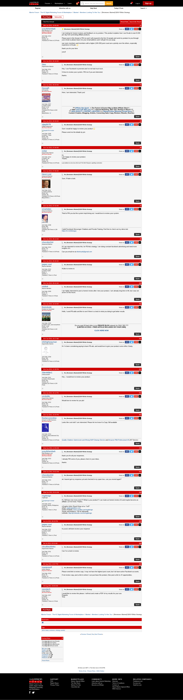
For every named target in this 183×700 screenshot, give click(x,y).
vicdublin (46, 396)
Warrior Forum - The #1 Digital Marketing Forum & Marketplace (50, 12)
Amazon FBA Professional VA (118, 440)
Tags (43, 627)
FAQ (51, 681)
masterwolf (47, 567)
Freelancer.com (138, 681)
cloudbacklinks (48, 547)
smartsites (46, 209)
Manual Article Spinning (112, 111)
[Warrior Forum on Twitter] (33, 693)
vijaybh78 (46, 124)
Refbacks (44, 657)
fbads (47, 630)
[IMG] (43, 651)
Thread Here (126, 111)
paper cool (47, 264)
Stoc (44, 64)
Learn (70, 3)
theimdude (47, 307)
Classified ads (75, 687)
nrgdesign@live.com (73, 508)
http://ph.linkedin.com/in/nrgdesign (80, 513)
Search (108, 3)
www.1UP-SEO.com (83, 109)
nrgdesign (46, 496)
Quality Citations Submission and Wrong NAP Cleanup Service (83, 440)
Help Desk (93, 8)
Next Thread (98, 634)
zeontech (46, 589)
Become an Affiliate (98, 685)
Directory (115, 681)
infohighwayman (49, 342)
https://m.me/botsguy (69, 231)
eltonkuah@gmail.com (84, 252)
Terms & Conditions (118, 683)
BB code (44, 648)
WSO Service (116, 689)
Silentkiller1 (47, 372)
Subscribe (58, 17)
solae (44, 151)
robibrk (45, 286)
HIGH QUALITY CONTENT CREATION (85, 111)
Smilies (44, 650)
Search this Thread (135, 22)
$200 (43, 630)
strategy (58, 630)
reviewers (52, 630)
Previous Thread (86, 634)
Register (38, 8)
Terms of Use (82, 671)
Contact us (115, 685)
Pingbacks (45, 656)
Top (93, 634)
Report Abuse (54, 683)
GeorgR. (46, 88)
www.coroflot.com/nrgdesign (83, 510)
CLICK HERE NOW (101, 330)
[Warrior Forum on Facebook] (29, 692)
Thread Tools (124, 22)
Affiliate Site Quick (82, 108)
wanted (63, 630)
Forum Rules (45, 660)
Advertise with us (64, 8)
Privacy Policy (91, 671)
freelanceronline (49, 418)
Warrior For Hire (76, 685)
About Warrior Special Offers (121, 687)
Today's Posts (118, 8)
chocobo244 (47, 242)
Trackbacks (45, 654)
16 (50, 113)
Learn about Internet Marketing (101, 681)
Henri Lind (46, 174)
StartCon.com (137, 685)
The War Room (75, 683)
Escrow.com (137, 683)
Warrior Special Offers (78, 681)
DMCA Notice (100, 671)
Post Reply (47, 17)
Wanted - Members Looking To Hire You (86, 12)
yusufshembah (48, 29)
